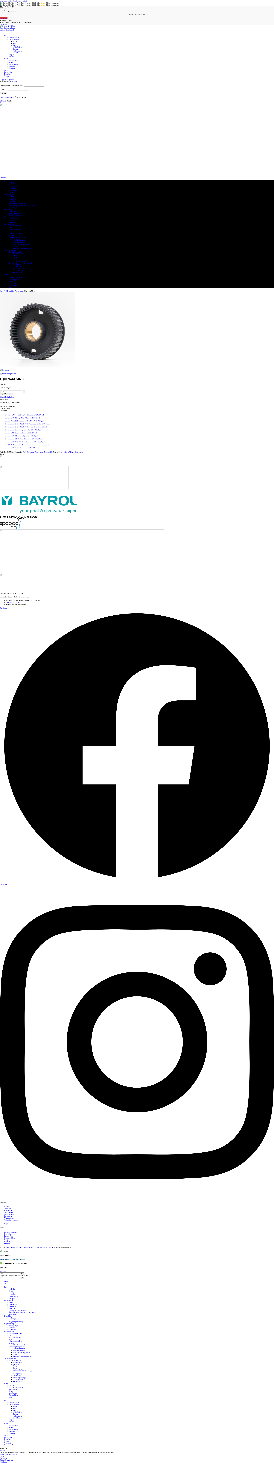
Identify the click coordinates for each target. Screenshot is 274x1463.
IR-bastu (11, 62)
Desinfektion (17, 267)
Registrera (13, 81)
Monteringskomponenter (17, 239)
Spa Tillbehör (17, 53)
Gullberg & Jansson (19, 261)
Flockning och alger (19, 268)
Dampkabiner (13, 64)
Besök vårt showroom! (137, 14)
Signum (15, 49)
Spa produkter (17, 272)
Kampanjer (3, 18)
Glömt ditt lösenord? (7, 97)
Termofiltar (12, 202)
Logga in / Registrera (11, 1445)
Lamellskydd (13, 198)
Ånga (10, 287)
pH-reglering (17, 265)
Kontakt (7, 1242)
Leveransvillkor (9, 1238)
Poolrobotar (12, 211)
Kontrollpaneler (14, 280)
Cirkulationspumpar (15, 226)
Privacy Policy (9, 1236)
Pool (5, 291)
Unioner (15, 246)
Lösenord (4, 89)
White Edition (17, 47)
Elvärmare (12, 222)
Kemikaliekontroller (15, 252)
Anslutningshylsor (19, 243)
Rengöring (11, 291)
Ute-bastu (12, 66)
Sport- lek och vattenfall (17, 237)
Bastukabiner (13, 60)
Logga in (3, 93)
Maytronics (63, 452)
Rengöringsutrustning (16, 215)
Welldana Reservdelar (75, 452)
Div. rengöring (18, 270)
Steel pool (12, 192)
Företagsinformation (11, 1232)
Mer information (5, 1454)
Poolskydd (12, 200)
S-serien (15, 41)
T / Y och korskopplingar (21, 244)
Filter (10, 228)
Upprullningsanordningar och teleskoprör (22, 206)
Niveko (11, 185)
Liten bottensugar (14, 213)
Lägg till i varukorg (6, 394)
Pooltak (11, 196)
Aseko (15, 257)
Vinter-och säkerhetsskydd (17, 204)
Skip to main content (20, 1)
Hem (2, 291)
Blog (6, 1240)
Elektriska (12, 276)
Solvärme (12, 220)
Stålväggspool (13, 187)
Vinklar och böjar (19, 241)
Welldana (16, 255)
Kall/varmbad (17, 51)
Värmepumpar (13, 218)
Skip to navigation (6, 1)
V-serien (16, 43)
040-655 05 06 (9, 7)
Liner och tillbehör (15, 229)
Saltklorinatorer (18, 253)
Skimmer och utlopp (15, 233)
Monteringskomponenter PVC (23, 248)
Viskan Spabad (14, 39)
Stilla (14, 45)
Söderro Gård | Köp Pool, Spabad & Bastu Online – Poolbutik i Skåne (29, 1247)
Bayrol (15, 259)
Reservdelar (13, 207)
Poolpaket (12, 183)
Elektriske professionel (16, 278)
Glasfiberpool (13, 191)
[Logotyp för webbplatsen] (8, 32)
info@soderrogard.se (9, 9)
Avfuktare (12, 235)
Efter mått (12, 68)
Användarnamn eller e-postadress (12, 85)
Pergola (11, 55)
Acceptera (14, 1454)
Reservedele (48, 452)
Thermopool (13, 189)
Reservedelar (19, 291)
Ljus (10, 231)
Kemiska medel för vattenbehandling (21, 263)
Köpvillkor (8, 1234)
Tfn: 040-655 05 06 (12, 602)
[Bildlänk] (8, 590)
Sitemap (7, 1244)
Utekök (11, 57)
